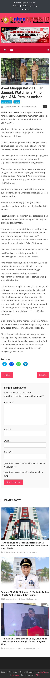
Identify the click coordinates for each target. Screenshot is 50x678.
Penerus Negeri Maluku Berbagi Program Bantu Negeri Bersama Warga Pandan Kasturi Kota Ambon (44, 374)
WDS (37, 675)
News (17, 102)
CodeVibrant (44, 672)
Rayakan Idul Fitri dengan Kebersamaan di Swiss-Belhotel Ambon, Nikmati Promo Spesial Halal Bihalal (24, 546)
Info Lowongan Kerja (30, 6)
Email (7, 440)
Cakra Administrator (28, 106)
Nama (7, 429)
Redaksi (16, 6)
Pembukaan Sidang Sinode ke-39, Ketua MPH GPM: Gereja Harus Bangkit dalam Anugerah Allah (24, 642)
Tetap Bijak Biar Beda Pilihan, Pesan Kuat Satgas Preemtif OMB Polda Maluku (9, 374)
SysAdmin (15, 675)
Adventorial (6, 102)
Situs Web (8, 452)
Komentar (9, 402)
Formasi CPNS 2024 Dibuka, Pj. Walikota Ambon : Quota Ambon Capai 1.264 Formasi (25, 593)
